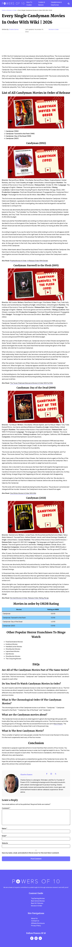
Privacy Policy (36, 926)
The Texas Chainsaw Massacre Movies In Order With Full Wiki (31, 383)
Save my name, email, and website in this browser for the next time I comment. (30, 853)
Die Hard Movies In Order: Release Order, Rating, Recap (29, 598)
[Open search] (68, 4)
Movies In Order (12, 10)
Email (4, 836)
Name (4, 828)
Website (5, 843)
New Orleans (58, 724)
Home (4, 10)
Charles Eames (14, 29)
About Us (34, 918)
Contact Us (35, 921)
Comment (6, 808)
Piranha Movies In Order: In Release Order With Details (29, 261)
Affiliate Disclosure (38, 923)
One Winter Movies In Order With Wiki (23, 493)
